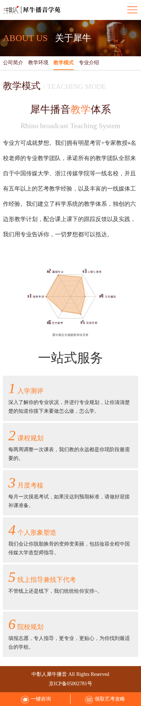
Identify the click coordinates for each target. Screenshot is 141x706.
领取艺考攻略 (110, 699)
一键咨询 (41, 699)
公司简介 (13, 62)
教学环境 (38, 62)
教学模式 (64, 62)
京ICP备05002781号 (70, 683)
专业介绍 (89, 62)
